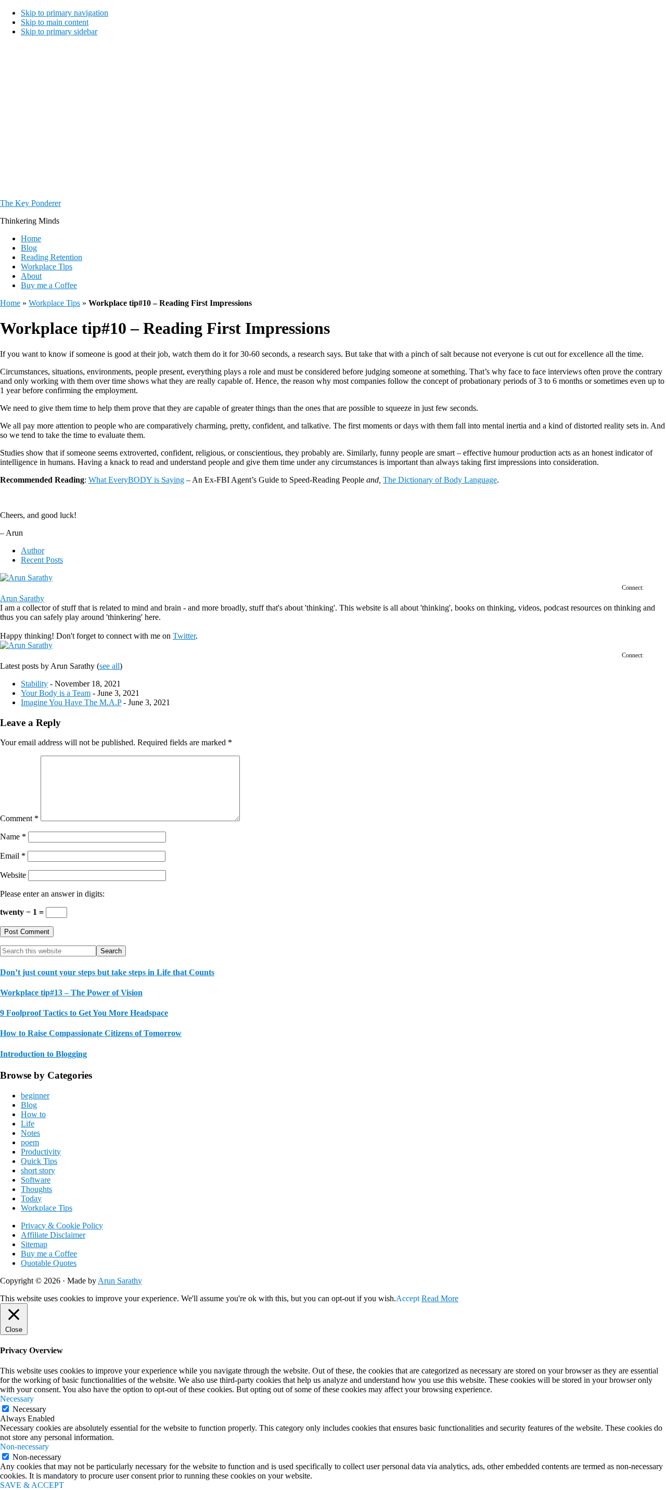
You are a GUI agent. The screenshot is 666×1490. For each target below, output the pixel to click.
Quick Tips (39, 1161)
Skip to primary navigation (64, 12)
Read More (439, 1298)
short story (38, 1170)
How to (33, 1114)
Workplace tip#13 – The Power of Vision (71, 992)
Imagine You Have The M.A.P (71, 702)
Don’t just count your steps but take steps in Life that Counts (107, 972)
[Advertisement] (333, 117)
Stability (34, 683)
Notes (30, 1133)
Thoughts (36, 1189)
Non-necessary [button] (24, 1446)
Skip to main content (54, 22)
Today (31, 1198)
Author (32, 550)
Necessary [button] (17, 1398)
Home (10, 303)
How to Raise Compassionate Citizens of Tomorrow (91, 1033)
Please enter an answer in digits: (52, 893)
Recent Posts (42, 559)
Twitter (184, 635)
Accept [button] (407, 1298)
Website (13, 875)
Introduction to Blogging (43, 1054)
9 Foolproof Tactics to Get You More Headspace (84, 1012)
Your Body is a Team (56, 693)
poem (30, 1142)
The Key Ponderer (30, 203)
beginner (35, 1095)
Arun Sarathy (22, 598)
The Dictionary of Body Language (440, 479)
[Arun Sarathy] (26, 577)
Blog (29, 1104)
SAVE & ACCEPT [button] (32, 1485)
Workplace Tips (54, 303)
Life (27, 1123)
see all (109, 666)
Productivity (41, 1151)
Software (35, 1179)
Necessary (29, 1409)
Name (13, 836)
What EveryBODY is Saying (136, 479)
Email (12, 855)
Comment (19, 818)
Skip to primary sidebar (59, 31)
